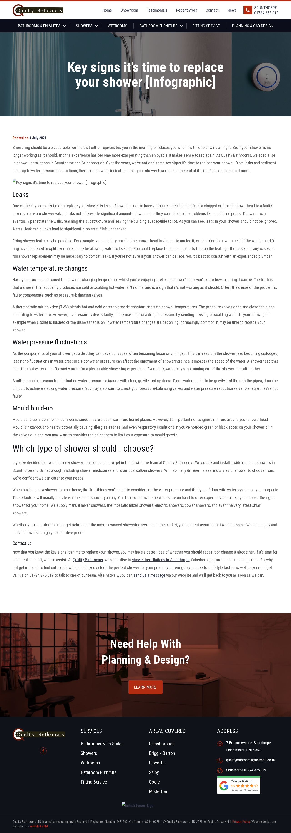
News (232, 10)
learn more (145, 687)
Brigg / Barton (162, 753)
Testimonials (157, 10)
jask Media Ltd (39, 826)
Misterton (158, 791)
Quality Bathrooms (88, 559)
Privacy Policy (241, 821)
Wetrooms (117, 25)
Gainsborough (162, 743)
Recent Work (186, 10)
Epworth (157, 763)
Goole (154, 782)
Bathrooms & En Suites (39, 25)
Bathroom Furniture (158, 25)
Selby (154, 772)
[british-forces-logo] (138, 805)
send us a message (149, 575)
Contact (212, 10)
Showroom (129, 10)
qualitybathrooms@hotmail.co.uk (251, 760)
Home (107, 10)
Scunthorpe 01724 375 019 (266, 10)
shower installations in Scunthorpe (160, 559)
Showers (84, 25)
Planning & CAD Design (252, 25)
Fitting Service (206, 25)
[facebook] (43, 750)
